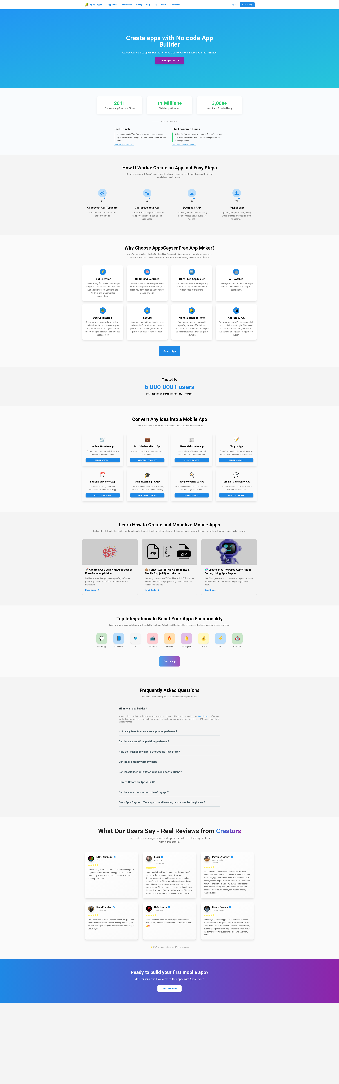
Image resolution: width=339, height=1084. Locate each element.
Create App (247, 5)
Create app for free (169, 60)
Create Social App (236, 495)
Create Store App (103, 460)
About (163, 5)
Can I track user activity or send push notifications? (150, 772)
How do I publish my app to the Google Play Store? (149, 751)
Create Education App (147, 495)
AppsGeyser (203, 716)
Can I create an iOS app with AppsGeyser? (144, 741)
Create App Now (169, 989)
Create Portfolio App (147, 460)
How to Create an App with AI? (137, 782)
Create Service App (102, 495)
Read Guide (90, 590)
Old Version (175, 5)
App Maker (112, 5)
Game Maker (126, 5)
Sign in (235, 5)
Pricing (139, 5)
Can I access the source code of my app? (144, 792)
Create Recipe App (192, 495)
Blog (148, 5)
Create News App (191, 460)
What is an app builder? (133, 708)
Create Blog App (236, 460)
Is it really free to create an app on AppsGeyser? (148, 731)
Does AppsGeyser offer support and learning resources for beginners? (162, 802)
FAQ (155, 5)
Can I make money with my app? (138, 761)
